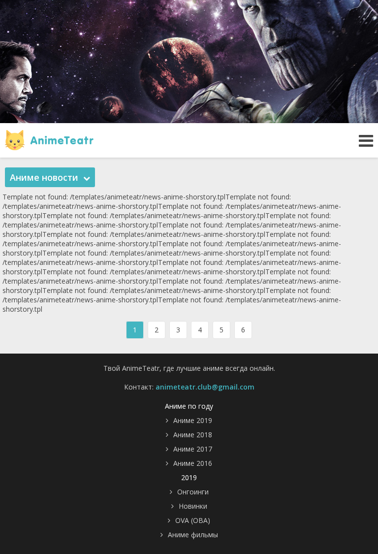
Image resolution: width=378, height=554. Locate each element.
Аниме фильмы (193, 534)
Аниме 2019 (192, 420)
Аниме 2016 (192, 463)
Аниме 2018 (192, 434)
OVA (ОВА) (192, 520)
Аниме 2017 (192, 449)
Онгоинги (193, 491)
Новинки (193, 506)
